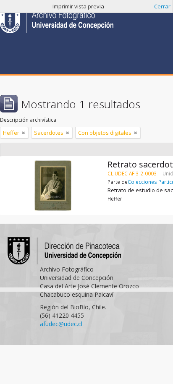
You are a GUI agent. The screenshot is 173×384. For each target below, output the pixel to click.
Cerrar (162, 6)
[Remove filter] (23, 132)
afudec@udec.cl (61, 324)
